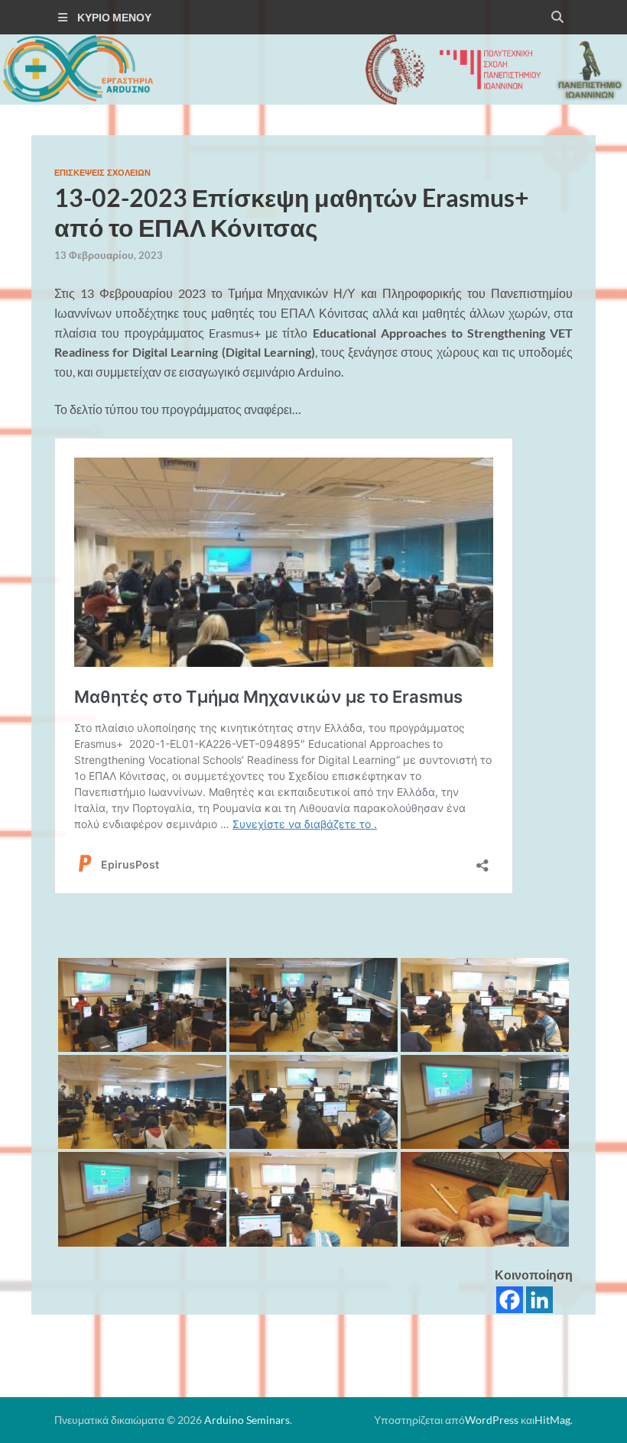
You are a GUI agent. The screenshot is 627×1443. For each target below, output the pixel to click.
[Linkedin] (539, 1299)
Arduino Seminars (247, 1419)
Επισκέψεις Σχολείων (102, 172)
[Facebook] (509, 1299)
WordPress (491, 1419)
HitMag (552, 1419)
